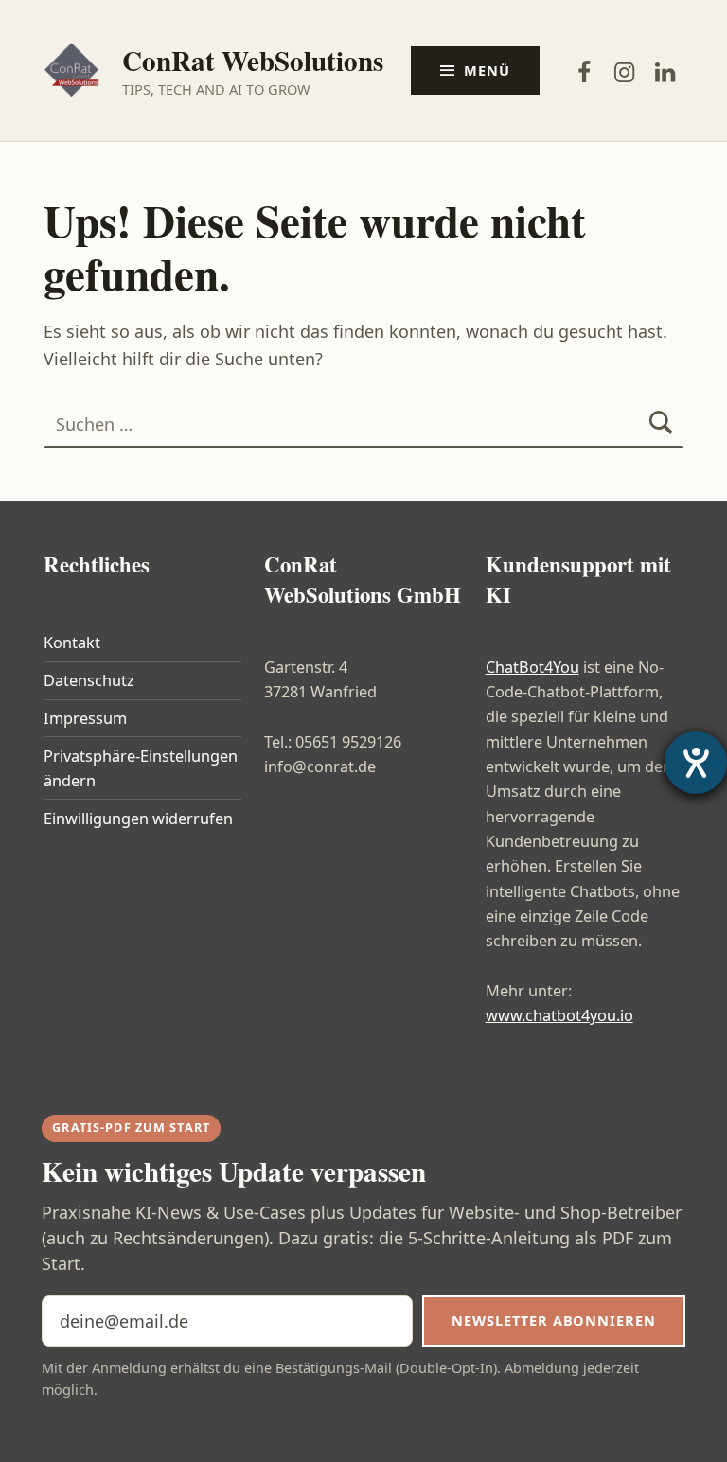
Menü (487, 70)
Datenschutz (89, 680)
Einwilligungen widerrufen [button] (138, 818)
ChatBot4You (532, 667)
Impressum (85, 718)
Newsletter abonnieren (553, 1320)
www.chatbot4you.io (559, 1015)
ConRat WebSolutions (252, 60)
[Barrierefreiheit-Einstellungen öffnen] (696, 762)
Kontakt (72, 642)
